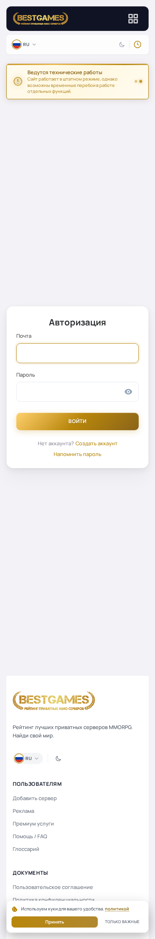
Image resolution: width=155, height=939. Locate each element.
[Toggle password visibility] (128, 391)
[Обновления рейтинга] (137, 44)
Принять (54, 922)
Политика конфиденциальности (54, 899)
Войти (77, 421)
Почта (23, 335)
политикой (117, 909)
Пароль (25, 374)
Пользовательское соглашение (53, 887)
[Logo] (40, 18)
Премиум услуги (33, 823)
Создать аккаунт (97, 443)
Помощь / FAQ (30, 836)
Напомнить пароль (77, 454)
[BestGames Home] (54, 700)
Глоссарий (26, 848)
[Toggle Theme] (122, 44)
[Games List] (133, 18)
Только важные (122, 921)
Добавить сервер (35, 798)
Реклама (23, 810)
